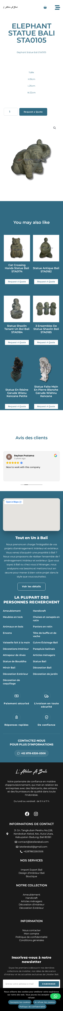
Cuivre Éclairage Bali (45, 642)
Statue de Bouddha (14, 661)
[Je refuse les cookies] (59, 999)
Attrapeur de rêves (14, 655)
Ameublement (12, 610)
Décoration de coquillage (11, 682)
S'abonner (49, 984)
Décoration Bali (42, 667)
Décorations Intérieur (16, 648)
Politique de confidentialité (32, 1006)
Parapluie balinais (44, 648)
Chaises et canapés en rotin (46, 619)
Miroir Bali (9, 667)
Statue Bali (39, 661)
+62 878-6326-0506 (33, 753)
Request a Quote (33, 112)
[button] (54, 128)
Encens (7, 633)
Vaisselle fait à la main (16, 642)
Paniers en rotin (42, 626)
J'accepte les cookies (20, 1002)
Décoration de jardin (45, 674)
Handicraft (39, 610)
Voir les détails (31, 586)
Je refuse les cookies (44, 1002)
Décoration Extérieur (15, 674)
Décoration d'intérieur (31, 904)
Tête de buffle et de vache (44, 635)
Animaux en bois (13, 626)
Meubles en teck (13, 617)
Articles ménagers (44, 655)
